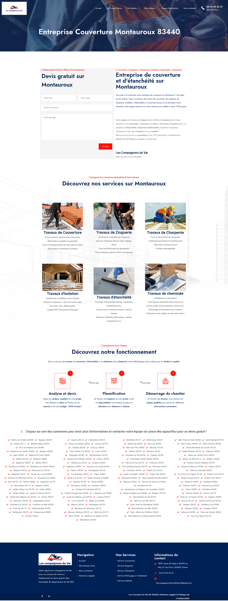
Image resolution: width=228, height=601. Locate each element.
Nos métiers (132, 8)
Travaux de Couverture (62, 232)
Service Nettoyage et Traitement (132, 575)
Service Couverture (126, 560)
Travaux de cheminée (165, 293)
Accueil (98, 8)
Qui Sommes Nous (114, 8)
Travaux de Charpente (165, 232)
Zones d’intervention (170, 8)
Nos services (149, 8)
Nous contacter (189, 8)
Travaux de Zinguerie (114, 232)
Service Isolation (125, 580)
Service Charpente (126, 570)
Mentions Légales (87, 575)
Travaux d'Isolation (62, 293)
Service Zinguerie (125, 565)
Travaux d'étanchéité (114, 297)
